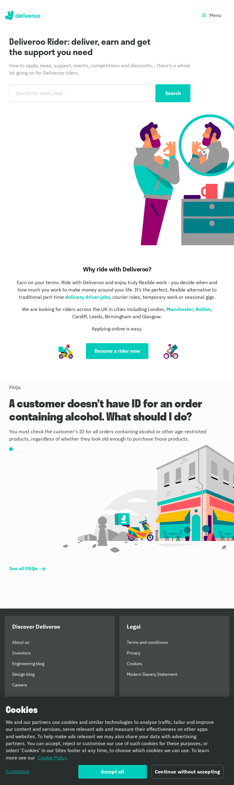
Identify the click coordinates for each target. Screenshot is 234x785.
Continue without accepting (187, 772)
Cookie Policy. (53, 758)
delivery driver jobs (87, 297)
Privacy (133, 653)
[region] (117, 741)
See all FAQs (23, 568)
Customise (18, 771)
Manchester (179, 309)
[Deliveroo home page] (22, 15)
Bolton (203, 309)
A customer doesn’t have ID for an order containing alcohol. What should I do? (105, 409)
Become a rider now (117, 351)
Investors (21, 653)
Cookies (134, 663)
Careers (19, 685)
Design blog (23, 674)
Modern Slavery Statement (152, 674)
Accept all (112, 772)
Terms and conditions (147, 642)
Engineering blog (28, 663)
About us (20, 642)
